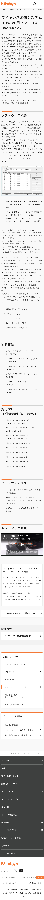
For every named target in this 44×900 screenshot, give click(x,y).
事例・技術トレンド (10, 776)
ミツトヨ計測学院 (9, 815)
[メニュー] (41, 4)
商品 (3, 768)
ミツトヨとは (7, 760)
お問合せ (5, 846)
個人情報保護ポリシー (32, 877)
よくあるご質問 (8, 853)
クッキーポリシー (19, 893)
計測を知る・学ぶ (9, 784)
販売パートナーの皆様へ (12, 838)
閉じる (40, 877)
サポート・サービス (10, 799)
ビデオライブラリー (10, 830)
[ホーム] (11, 4)
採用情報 (5, 822)
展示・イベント (8, 791)
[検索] (34, 3)
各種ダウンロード (11, 656)
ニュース (5, 807)
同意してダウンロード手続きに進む (21, 613)
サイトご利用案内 (9, 877)
